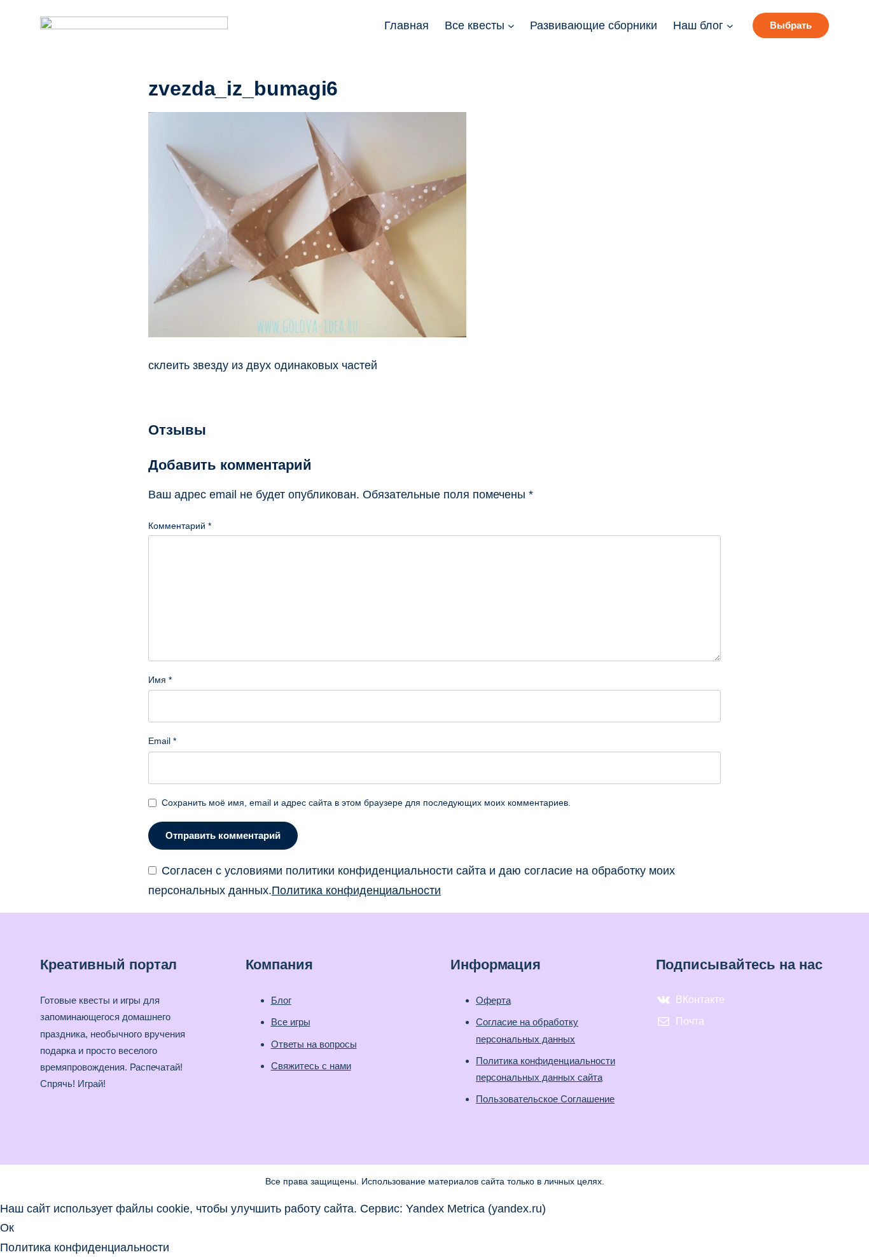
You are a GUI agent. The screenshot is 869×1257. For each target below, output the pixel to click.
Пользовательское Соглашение (545, 1098)
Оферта (493, 1000)
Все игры (290, 1021)
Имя (160, 680)
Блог (281, 1000)
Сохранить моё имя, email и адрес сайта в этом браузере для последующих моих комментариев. (366, 802)
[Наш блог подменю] (729, 25)
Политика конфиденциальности (356, 890)
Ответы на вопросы (314, 1044)
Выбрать (791, 25)
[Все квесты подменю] (511, 25)
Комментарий (179, 526)
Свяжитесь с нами (311, 1065)
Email (162, 741)
